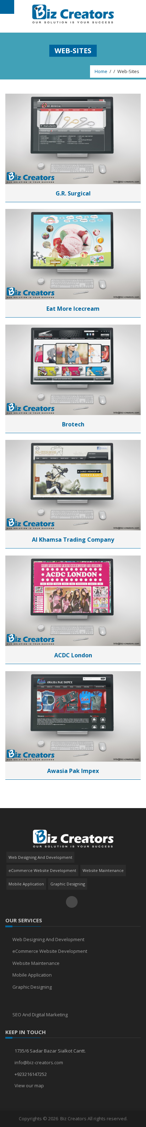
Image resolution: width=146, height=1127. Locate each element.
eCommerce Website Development (42, 870)
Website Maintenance (103, 870)
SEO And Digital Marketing (39, 1014)
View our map (29, 1085)
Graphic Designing (67, 883)
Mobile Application (26, 883)
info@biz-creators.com (39, 1062)
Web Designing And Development (40, 857)
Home (101, 71)
